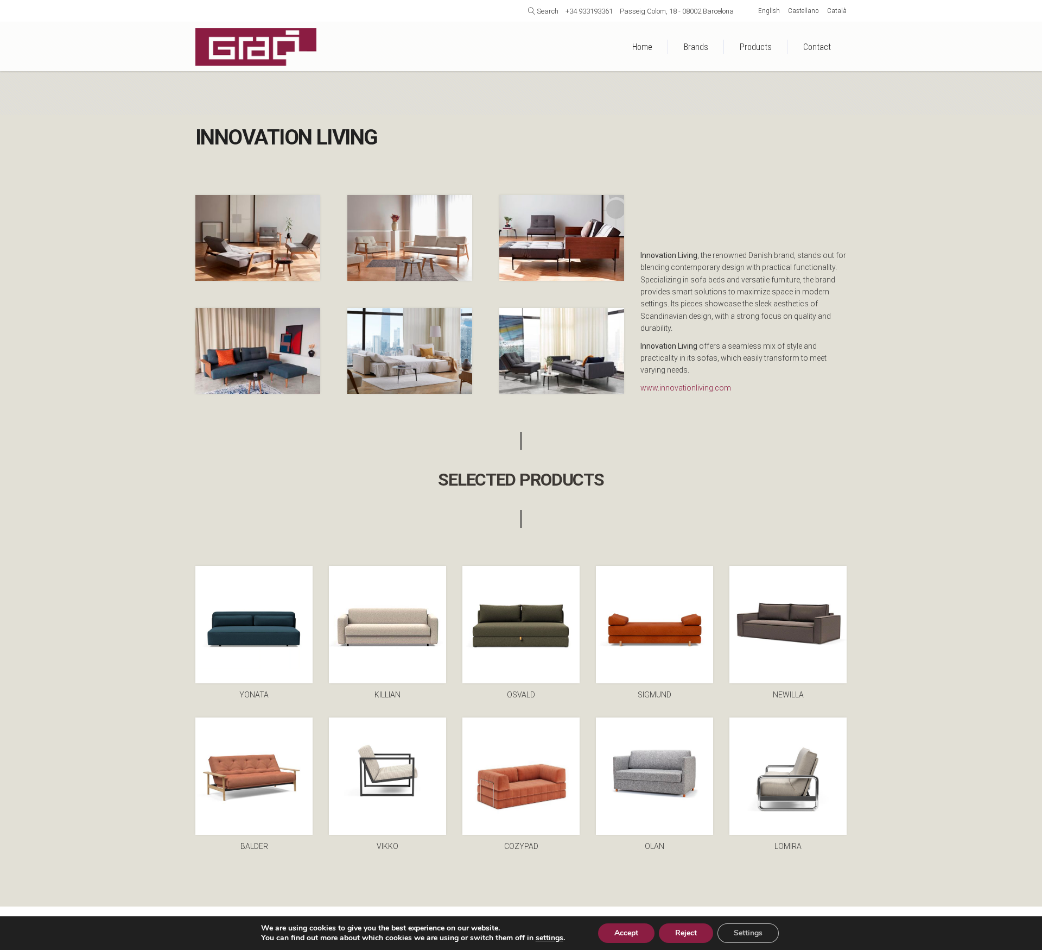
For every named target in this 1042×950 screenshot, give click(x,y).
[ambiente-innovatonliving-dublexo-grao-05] (561, 351)
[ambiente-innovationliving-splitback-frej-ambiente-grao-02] (561, 238)
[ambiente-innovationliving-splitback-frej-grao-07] (409, 238)
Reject (686, 933)
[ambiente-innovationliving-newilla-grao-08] (409, 351)
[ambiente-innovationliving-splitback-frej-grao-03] (257, 238)
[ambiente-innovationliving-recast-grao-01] (257, 351)
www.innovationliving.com (685, 387)
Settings (748, 933)
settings (549, 938)
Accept (626, 933)
